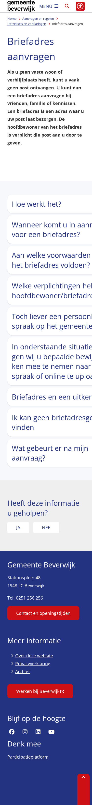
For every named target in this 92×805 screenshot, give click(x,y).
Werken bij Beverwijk (37, 691)
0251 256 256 (29, 598)
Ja (18, 527)
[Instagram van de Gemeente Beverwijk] (25, 732)
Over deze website (34, 656)
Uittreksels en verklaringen (26, 23)
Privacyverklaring (32, 663)
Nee (46, 527)
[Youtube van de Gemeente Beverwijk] (51, 732)
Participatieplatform (28, 757)
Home (11, 18)
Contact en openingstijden (43, 613)
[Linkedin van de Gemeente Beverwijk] (38, 732)
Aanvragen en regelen (38, 18)
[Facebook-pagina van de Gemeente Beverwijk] (11, 732)
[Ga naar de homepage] (21, 6)
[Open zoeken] (67, 6)
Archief (22, 671)
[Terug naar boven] (83, 789)
